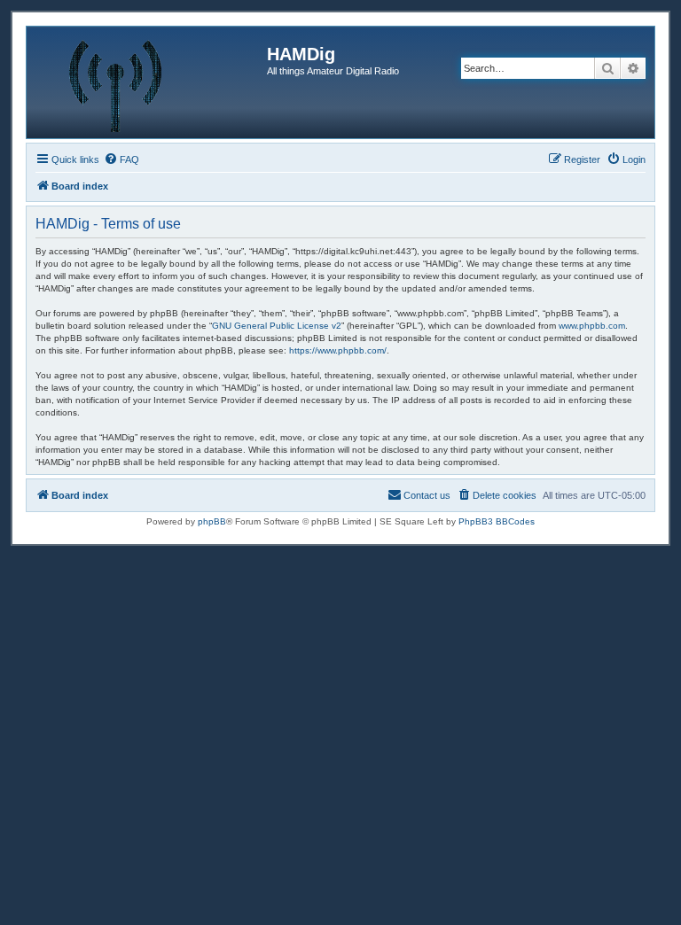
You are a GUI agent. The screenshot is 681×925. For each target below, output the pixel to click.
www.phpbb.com (592, 325)
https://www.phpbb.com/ (338, 350)
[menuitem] (121, 159)
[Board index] (149, 82)
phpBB (212, 521)
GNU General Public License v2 (276, 325)
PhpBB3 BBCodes (496, 521)
